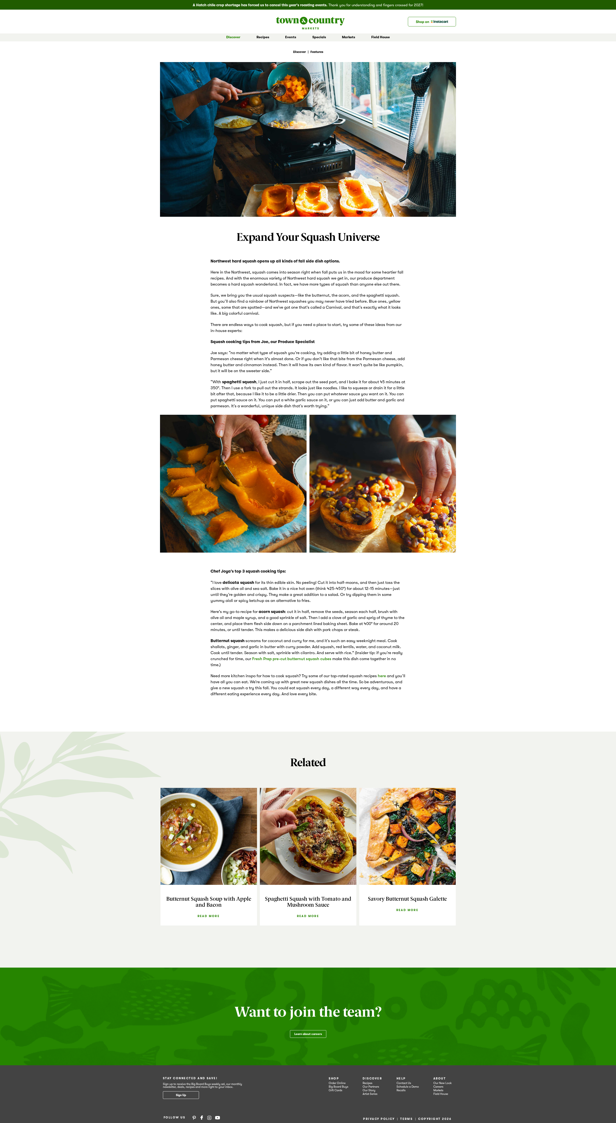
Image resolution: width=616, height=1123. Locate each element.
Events (290, 37)
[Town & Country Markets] (310, 21)
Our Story (369, 1090)
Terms (406, 1119)
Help (401, 1078)
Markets (438, 1090)
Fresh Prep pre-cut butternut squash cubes (291, 659)
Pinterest (194, 1117)
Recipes (263, 37)
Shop (334, 1078)
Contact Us (404, 1083)
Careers (438, 1086)
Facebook (201, 1117)
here (382, 676)
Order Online (337, 1083)
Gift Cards (335, 1090)
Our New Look (442, 1083)
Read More (209, 916)
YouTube (217, 1117)
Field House (380, 37)
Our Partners (371, 1086)
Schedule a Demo (408, 1086)
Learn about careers (308, 1034)
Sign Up (181, 1095)
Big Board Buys (338, 1086)
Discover (372, 1078)
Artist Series (370, 1094)
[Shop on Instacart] (432, 21)
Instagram (209, 1117)
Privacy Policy (379, 1119)
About (439, 1078)
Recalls (401, 1090)
